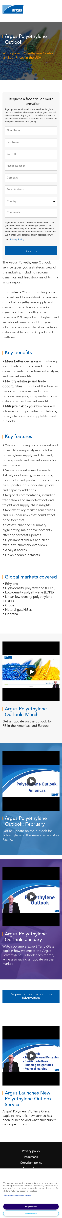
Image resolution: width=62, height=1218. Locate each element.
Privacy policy (31, 1151)
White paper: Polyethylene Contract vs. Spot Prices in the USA (29, 56)
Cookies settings (31, 1213)
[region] (31, 1193)
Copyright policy (31, 1162)
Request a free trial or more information (31, 996)
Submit (31, 250)
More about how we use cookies (17, 1196)
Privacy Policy (17, 239)
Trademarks (31, 1156)
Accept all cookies (31, 1207)
